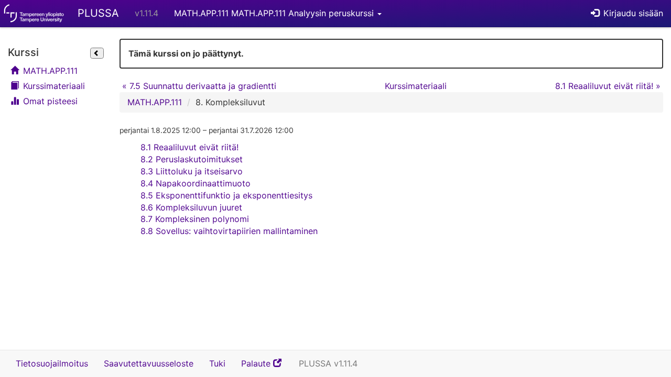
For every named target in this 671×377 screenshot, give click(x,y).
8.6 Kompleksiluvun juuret (191, 207)
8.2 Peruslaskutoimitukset (191, 159)
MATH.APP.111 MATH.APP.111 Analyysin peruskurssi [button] (275, 13)
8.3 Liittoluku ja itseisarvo (191, 171)
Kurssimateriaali (52, 86)
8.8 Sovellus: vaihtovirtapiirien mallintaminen (229, 231)
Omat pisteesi (49, 101)
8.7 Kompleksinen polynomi (194, 219)
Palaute (266, 367)
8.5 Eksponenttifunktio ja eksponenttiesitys (226, 195)
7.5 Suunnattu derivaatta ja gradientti (199, 86)
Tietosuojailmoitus (52, 363)
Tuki (217, 363)
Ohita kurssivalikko (11, 40)
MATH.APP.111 (49, 70)
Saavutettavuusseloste (148, 363)
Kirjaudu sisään (632, 13)
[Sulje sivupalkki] (97, 53)
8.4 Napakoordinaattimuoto (195, 183)
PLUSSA (98, 13)
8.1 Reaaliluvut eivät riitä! (608, 86)
